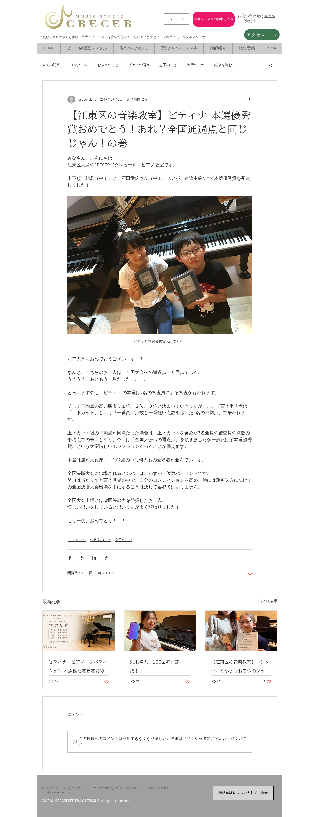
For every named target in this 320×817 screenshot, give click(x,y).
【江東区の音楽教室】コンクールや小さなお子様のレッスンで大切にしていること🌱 (240, 667)
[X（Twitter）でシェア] (82, 557)
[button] (271, 65)
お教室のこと (108, 65)
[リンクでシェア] (106, 557)
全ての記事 (51, 65)
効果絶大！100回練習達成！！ (155, 666)
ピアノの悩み (139, 65)
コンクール (79, 65)
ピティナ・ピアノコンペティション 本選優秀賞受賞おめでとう (79, 667)
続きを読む (223, 65)
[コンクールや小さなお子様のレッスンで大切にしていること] (241, 631)
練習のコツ (195, 65)
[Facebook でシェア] (70, 557)
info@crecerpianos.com (60, 792)
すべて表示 (269, 601)
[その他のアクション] (249, 100)
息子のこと (168, 65)
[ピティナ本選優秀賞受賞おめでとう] (79, 631)
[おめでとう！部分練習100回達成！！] (160, 631)
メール (269, 15)
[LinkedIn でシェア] (94, 557)
